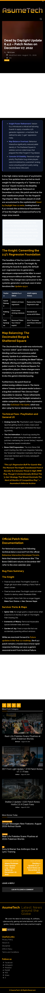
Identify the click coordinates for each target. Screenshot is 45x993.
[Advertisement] (22, 95)
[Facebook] (4, 705)
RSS (6, 973)
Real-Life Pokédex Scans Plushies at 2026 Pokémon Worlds (22, 737)
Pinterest (8, 968)
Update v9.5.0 (21, 286)
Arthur (17, 774)
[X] (9, 705)
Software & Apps (7, 821)
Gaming (7, 60)
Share (7, 975)
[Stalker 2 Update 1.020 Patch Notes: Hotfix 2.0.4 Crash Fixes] (22, 789)
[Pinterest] (14, 705)
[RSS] (3, 973)
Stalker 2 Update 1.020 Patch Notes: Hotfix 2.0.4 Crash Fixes (22, 803)
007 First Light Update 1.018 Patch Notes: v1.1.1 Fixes (22, 770)
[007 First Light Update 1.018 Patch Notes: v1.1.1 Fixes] (22, 756)
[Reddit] (3, 970)
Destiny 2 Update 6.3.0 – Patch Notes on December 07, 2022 (33, 867)
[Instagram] (3, 965)
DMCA (4, 929)
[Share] (3, 975)
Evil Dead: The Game (20, 405)
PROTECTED (11, 929)
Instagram (9, 965)
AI (3, 847)
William (11, 52)
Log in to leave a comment (22, 889)
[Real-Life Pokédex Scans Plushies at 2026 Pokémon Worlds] (22, 723)
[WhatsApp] (19, 705)
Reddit (7, 970)
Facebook (9, 963)
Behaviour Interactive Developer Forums (20, 555)
